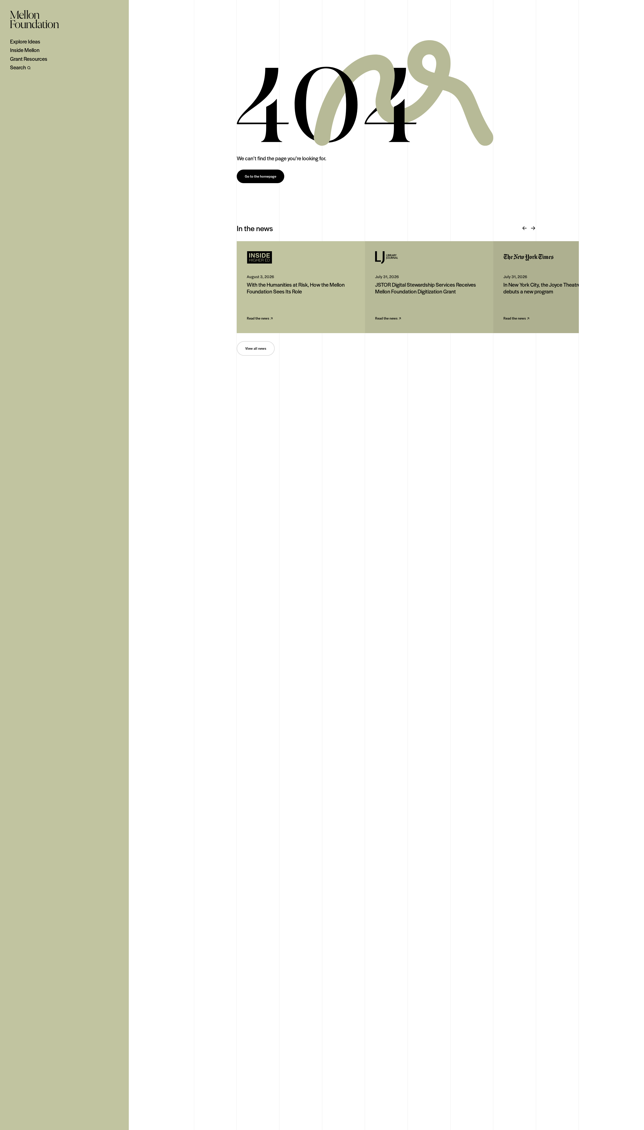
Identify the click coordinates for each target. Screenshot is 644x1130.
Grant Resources (28, 59)
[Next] (533, 228)
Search (18, 67)
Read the (258, 318)
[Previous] (524, 228)
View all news (255, 348)
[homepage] (34, 19)
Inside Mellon (24, 50)
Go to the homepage (260, 176)
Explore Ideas (25, 41)
